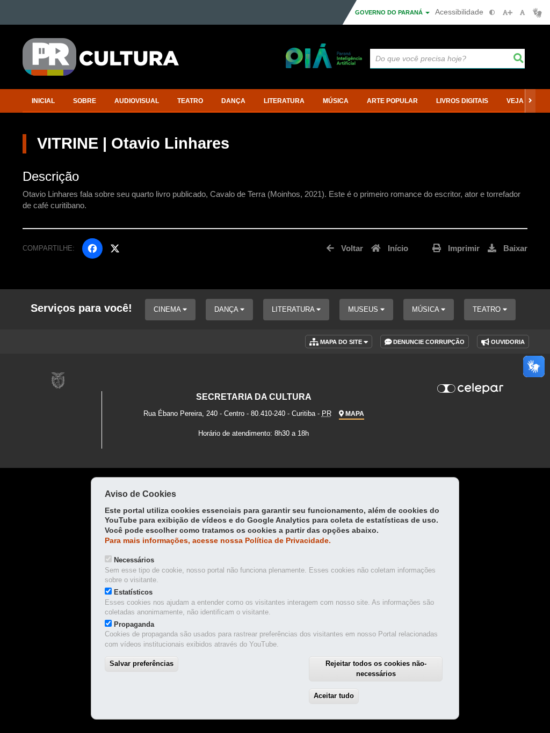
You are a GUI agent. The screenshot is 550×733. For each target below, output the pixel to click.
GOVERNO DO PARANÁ (389, 12)
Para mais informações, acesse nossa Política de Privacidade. (218, 541)
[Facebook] (92, 248)
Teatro (488, 309)
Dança (227, 309)
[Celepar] (470, 388)
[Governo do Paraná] (58, 380)
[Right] (530, 101)
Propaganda (134, 624)
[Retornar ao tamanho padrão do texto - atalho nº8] (522, 12)
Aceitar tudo (334, 696)
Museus (364, 309)
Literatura (294, 309)
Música (426, 309)
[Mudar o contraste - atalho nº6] (492, 12)
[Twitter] (115, 248)
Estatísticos (133, 592)
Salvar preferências (141, 663)
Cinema (168, 309)
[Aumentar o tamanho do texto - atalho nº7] (507, 12)
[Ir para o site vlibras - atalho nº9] (537, 12)
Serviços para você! (81, 308)
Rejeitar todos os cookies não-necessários (375, 668)
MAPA (354, 413)
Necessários (134, 560)
